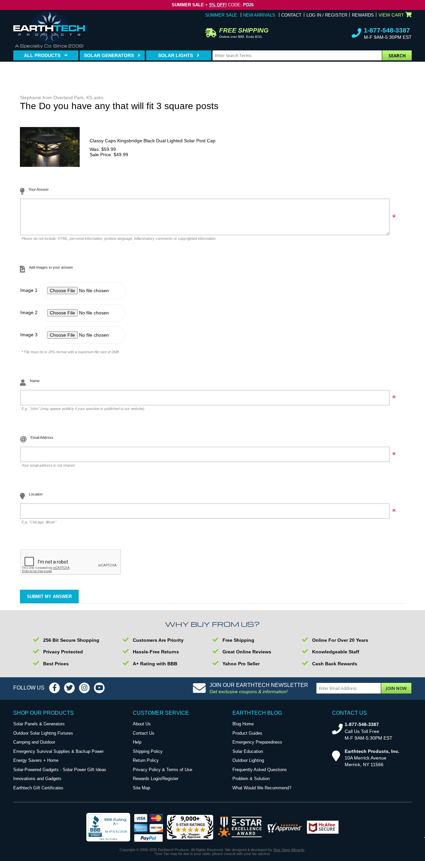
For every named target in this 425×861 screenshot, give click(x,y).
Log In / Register (326, 15)
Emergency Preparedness (257, 742)
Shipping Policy (148, 751)
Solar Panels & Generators (39, 723)
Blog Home (243, 723)
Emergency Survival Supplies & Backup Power (58, 751)
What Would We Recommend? (261, 787)
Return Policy (146, 760)
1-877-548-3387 (387, 30)
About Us (142, 723)
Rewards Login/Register (155, 778)
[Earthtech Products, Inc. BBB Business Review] (108, 827)
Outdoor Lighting (248, 760)
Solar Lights (175, 55)
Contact (291, 15)
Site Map (141, 787)
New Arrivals (259, 15)
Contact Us (143, 733)
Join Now (396, 688)
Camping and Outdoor (34, 742)
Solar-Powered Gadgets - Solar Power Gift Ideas (59, 769)
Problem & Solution (251, 778)
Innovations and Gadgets (37, 778)
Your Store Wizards (288, 850)
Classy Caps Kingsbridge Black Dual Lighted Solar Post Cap (152, 140)
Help (137, 742)
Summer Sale (221, 15)
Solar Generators (109, 55)
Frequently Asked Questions (259, 769)
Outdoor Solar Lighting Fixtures (43, 733)
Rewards (363, 15)
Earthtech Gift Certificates (38, 787)
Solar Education (247, 751)
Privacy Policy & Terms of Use (162, 769)
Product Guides (247, 733)
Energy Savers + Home (35, 760)
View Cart (391, 15)
